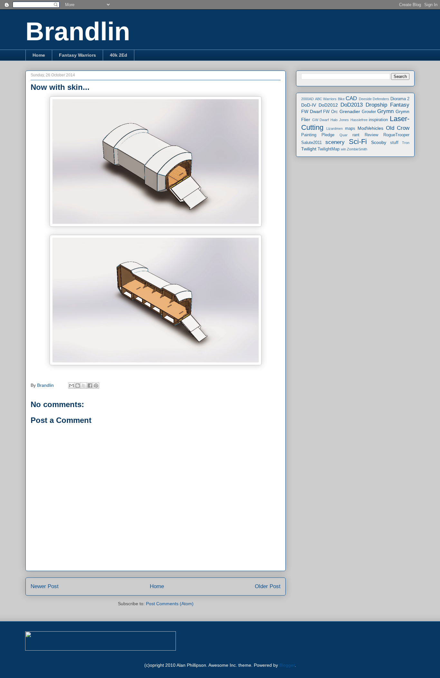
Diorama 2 (400, 99)
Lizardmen (334, 128)
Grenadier (350, 111)
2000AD (307, 99)
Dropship (376, 105)
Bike (341, 99)
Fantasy (399, 105)
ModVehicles (370, 128)
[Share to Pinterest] (96, 385)
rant (355, 135)
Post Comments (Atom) (170, 603)
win (343, 149)
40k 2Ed (118, 55)
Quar (344, 135)
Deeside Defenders (374, 99)
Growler (369, 112)
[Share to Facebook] (90, 385)
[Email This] (71, 385)
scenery (335, 142)
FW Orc (330, 112)
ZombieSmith (357, 149)
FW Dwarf (311, 111)
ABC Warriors (326, 99)
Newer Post (45, 586)
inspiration (378, 120)
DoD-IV (308, 105)
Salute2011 (311, 142)
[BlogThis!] (77, 385)
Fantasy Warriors (77, 55)
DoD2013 (351, 105)
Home (39, 55)
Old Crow (397, 128)
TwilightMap (329, 149)
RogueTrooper (396, 135)
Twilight (308, 148)
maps (350, 128)
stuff (394, 142)
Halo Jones (339, 120)
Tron (405, 143)
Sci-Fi (358, 142)
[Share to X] (84, 385)
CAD (351, 98)
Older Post (268, 586)
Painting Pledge (317, 135)
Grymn (385, 111)
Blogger (287, 665)
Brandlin (77, 31)
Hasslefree (359, 120)
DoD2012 (328, 105)
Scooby (378, 142)
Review (371, 135)
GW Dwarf (320, 120)
